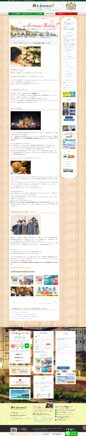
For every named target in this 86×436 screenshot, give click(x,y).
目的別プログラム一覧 (27, 13)
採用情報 (51, 0)
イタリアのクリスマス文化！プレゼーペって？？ (23, 318)
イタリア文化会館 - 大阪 (68, 161)
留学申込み (61, 13)
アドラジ (66, 64)
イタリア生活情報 (38, 13)
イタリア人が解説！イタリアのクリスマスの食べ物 (23, 314)
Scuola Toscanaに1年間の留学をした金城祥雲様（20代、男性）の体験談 (46, 383)
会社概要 (47, 0)
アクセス (60, 0)
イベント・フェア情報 (69, 67)
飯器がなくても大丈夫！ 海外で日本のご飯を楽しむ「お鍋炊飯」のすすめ (69, 40)
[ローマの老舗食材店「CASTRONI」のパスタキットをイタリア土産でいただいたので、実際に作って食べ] (66, 105)
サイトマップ (68, 0)
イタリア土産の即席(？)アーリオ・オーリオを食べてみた (45, 386)
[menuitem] (9, 13)
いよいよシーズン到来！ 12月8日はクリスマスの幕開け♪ (24, 316)
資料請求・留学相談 (50, 13)
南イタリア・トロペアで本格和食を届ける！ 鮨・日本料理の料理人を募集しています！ (69, 44)
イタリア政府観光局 (67, 163)
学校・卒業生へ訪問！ (69, 74)
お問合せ (63, 0)
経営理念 (43, 416)
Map (12, 419)
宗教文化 (32, 271)
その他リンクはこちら (66, 174)
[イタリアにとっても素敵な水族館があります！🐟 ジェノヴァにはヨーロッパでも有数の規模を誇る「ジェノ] (72, 112)
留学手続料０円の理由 (37, 419)
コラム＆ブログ (55, 0)
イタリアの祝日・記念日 (16, 271)
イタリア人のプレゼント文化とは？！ (20, 312)
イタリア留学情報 (16, 13)
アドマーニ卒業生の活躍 (68, 56)
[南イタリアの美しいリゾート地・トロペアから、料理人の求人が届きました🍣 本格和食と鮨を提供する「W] (66, 112)
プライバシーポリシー (46, 421)
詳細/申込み (48, 339)
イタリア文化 (30, 18)
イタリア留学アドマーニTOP (16, 18)
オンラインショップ (74, 0)
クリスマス (26, 271)
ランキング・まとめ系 (69, 73)
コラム (25, 41)
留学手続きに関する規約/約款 (47, 418)
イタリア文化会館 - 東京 (68, 159)
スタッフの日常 (67, 71)
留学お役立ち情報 (68, 76)
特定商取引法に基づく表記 (46, 419)
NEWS (66, 62)
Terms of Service (55, 431)
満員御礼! (48, 344)
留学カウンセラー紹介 (37, 421)
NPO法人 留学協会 (67, 154)
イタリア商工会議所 (67, 165)
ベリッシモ (65, 168)
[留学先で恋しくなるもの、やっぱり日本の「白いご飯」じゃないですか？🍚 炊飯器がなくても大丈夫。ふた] (72, 105)
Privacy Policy (49, 431)
